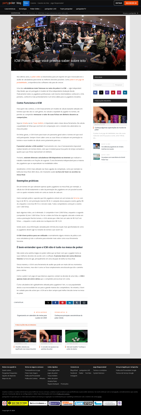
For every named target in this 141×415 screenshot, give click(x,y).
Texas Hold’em (38, 123)
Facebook (73, 373)
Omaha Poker (52, 381)
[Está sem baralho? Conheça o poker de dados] (76, 337)
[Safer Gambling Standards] (119, 405)
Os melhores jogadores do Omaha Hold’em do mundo (112, 148)
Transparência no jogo (32, 370)
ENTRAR (119, 3)
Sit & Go (76, 198)
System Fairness (98, 373)
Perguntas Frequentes (9, 373)
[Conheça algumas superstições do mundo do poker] (110, 115)
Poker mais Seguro (31, 373)
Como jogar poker (54, 370)
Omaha (25, 123)
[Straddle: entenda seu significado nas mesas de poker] (25, 337)
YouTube (88, 373)
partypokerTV (81, 9)
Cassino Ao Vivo (43, 3)
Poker (26, 3)
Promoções (64, 384)
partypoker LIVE (50, 9)
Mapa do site (6, 378)
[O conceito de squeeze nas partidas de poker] (51, 337)
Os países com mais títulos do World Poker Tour (113, 158)
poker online (36, 77)
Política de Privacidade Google (126, 370)
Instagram (73, 376)
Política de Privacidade (32, 376)
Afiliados (42, 378)
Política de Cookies (31, 378)
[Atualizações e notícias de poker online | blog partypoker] (12, 3)
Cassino (33, 3)
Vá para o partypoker (130, 13)
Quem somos (6, 370)
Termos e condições (100, 370)
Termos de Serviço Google (125, 373)
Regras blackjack (53, 384)
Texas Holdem (52, 376)
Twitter (81, 373)
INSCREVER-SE (131, 3)
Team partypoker (66, 9)
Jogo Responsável (57, 3)
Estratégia (23, 9)
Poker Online (34, 9)
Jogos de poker (53, 373)
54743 (99, 397)
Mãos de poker (53, 378)
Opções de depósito (9, 376)
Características (10, 9)
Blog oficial (74, 370)
